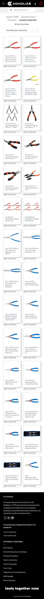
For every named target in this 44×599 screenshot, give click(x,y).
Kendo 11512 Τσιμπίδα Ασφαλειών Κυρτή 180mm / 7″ (11, 156)
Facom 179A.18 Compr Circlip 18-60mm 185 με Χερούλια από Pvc (31, 58)
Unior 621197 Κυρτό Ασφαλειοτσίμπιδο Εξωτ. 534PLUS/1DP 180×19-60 (11, 350)
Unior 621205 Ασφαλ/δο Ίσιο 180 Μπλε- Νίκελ (11, 382)
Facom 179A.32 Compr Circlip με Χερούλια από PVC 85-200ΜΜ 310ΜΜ (31, 91)
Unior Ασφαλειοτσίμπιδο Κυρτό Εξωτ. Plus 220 (32, 477)
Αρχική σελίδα (12, 17)
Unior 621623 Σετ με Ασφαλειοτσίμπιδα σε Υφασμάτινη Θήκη (31, 446)
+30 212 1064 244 (9, 532)
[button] (3, 3)
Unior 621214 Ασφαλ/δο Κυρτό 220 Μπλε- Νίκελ (12, 446)
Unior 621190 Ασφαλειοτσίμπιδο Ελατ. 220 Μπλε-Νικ (31, 316)
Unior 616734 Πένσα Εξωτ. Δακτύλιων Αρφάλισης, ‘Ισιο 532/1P (11, 251)
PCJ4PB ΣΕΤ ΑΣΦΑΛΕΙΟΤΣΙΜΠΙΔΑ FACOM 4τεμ (12, 219)
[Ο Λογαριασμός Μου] (35, 3)
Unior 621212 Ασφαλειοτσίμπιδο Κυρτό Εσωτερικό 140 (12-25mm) (12, 414)
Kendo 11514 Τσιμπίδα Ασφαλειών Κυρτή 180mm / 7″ (11, 187)
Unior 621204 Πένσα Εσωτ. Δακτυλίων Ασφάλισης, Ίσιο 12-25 (31, 350)
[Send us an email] (9, 518)
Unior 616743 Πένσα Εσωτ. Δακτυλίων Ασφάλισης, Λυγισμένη (11, 284)
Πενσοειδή (11, 20)
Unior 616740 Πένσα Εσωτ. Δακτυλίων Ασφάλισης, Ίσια (31, 250)
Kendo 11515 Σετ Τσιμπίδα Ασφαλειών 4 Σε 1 (31, 187)
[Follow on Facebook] (5, 518)
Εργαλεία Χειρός (28, 17)
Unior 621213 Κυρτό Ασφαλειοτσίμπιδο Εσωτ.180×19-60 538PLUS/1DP (31, 414)
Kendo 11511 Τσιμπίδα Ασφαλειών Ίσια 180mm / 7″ (31, 125)
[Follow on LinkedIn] (12, 518)
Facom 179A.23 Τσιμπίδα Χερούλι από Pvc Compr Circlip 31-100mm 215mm (11, 92)
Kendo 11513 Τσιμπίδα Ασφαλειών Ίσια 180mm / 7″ (31, 156)
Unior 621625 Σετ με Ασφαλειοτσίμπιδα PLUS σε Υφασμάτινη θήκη (11, 478)
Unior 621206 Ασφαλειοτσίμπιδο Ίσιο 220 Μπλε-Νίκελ (31, 382)
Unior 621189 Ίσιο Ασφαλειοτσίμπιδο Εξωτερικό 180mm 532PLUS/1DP (11, 317)
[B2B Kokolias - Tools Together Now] (19, 3)
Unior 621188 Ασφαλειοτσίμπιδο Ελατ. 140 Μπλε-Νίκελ (32, 283)
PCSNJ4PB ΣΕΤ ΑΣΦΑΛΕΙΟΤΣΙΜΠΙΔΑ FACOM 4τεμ (32, 219)
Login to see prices (9, 66)
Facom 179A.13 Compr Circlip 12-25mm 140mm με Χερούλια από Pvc (11, 58)
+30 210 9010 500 (9, 536)
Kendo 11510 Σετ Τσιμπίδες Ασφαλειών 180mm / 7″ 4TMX (12, 125)
